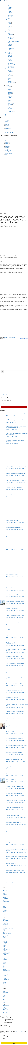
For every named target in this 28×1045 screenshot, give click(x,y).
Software (10, 93)
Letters (9, 58)
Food (9, 107)
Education (10, 10)
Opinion (7, 52)
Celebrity (10, 71)
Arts (9, 77)
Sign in (21, 338)
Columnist (10, 53)
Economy (10, 36)
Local (9, 4)
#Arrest (10, 337)
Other (9, 30)
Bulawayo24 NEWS (4, 0)
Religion (10, 12)
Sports (6, 19)
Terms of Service (19, 1031)
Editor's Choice (13, 135)
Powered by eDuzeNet (5, 1034)
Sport (9, 101)
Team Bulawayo (11, 82)
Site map (5, 1008)
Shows (9, 79)
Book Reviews (11, 67)
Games (9, 74)
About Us (5, 1011)
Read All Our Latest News (9, 883)
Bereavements (11, 66)
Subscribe (14, 407)
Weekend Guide (11, 84)
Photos (9, 51)
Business (7, 31)
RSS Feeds (5, 1009)
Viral (9, 112)
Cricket (9, 23)
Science (10, 96)
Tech (6, 85)
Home (7, 120)
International (11, 14)
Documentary (11, 111)
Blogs (9, 59)
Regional (10, 5)
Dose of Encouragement (13, 41)
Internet (9, 89)
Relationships (11, 48)
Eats (9, 42)
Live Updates (7, 395)
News (6, 3)
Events (9, 81)
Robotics (10, 95)
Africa (9, 8)
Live (9, 18)
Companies (10, 34)
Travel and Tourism (12, 47)
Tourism (10, 108)
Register (26, 338)
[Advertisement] (14, 170)
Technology (7, 129)
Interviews (10, 55)
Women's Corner (11, 62)
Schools (10, 27)
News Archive (6, 1005)
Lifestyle (7, 40)
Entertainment (8, 68)
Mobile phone (11, 90)
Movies (9, 73)
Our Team (5, 1013)
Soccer (9, 22)
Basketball (10, 25)
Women (9, 106)
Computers (10, 92)
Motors (9, 86)
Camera (10, 88)
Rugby (9, 26)
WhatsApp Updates (12, 64)
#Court (13, 337)
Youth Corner (11, 63)
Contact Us (5, 1012)
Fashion (10, 44)
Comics (9, 49)
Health (9, 11)
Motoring (10, 104)
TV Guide (10, 75)
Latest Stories (8, 132)
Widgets (4, 1007)
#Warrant (6, 337)
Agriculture (10, 15)
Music (9, 70)
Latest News (6, 135)
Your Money (10, 38)
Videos (7, 99)
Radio (9, 78)
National (10, 7)
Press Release (11, 16)
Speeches (10, 56)
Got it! (14, 1043)
